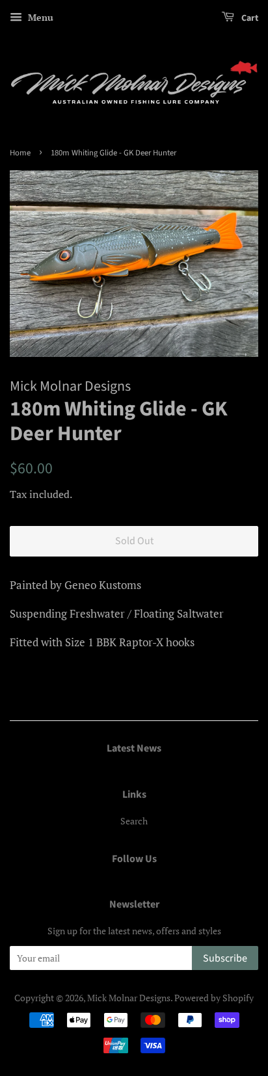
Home (20, 153)
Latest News (134, 748)
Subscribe (225, 958)
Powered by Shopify (214, 997)
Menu (39, 17)
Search (134, 821)
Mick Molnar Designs (128, 997)
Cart (248, 18)
